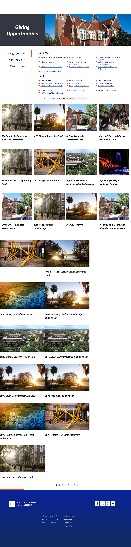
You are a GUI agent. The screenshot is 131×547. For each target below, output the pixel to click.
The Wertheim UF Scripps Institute (52, 93)
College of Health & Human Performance (78, 63)
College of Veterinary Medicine (79, 86)
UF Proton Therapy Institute (107, 90)
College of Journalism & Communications (106, 63)
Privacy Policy (68, 526)
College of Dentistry (75, 81)
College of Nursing (75, 83)
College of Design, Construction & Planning (109, 58)
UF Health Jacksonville (76, 90)
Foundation (67, 519)
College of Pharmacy (105, 83)
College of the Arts (75, 57)
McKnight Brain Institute (106, 86)
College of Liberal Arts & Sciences (51, 67)
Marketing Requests (49, 522)
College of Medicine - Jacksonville (52, 83)
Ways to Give (17, 66)
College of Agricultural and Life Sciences (54, 57)
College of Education (47, 62)
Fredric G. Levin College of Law (79, 67)
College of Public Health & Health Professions (52, 87)
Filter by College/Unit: (52, 98)
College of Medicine (104, 81)
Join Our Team (69, 516)
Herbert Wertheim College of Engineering (107, 68)
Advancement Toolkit (50, 519)
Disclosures (68, 522)
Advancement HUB (49, 516)
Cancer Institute (46, 81)
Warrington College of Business (51, 71)
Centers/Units (17, 59)
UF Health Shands (46, 90)
